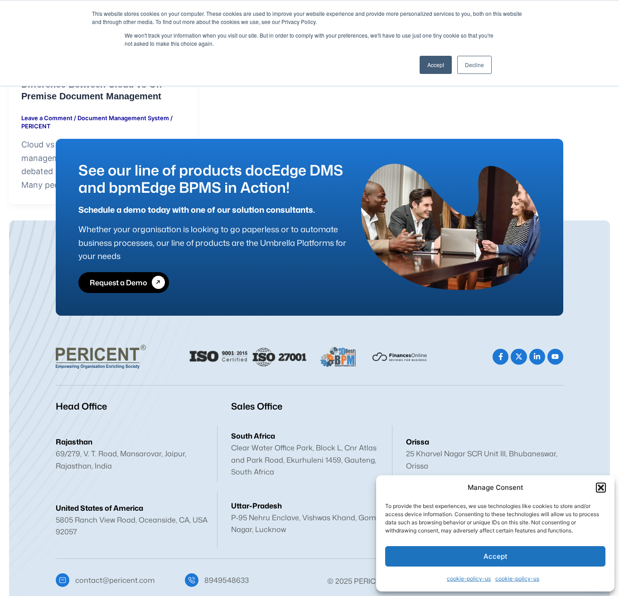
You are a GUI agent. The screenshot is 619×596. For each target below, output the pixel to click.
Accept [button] (435, 64)
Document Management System (123, 118)
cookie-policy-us (469, 578)
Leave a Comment (47, 118)
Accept (496, 556)
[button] (600, 487)
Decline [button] (474, 64)
